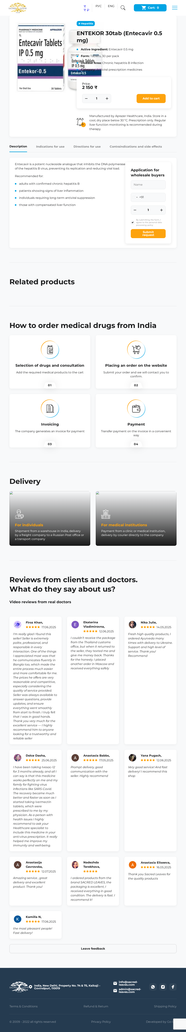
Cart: (153, 7)
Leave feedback (93, 948)
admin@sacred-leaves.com (130, 990)
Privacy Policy (101, 1021)
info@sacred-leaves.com (128, 983)
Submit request (148, 233)
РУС (99, 6)
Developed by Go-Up (161, 1021)
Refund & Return (96, 1006)
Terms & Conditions (23, 1006)
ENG (111, 6)
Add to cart (151, 98)
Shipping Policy (165, 1006)
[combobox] (137, 197)
